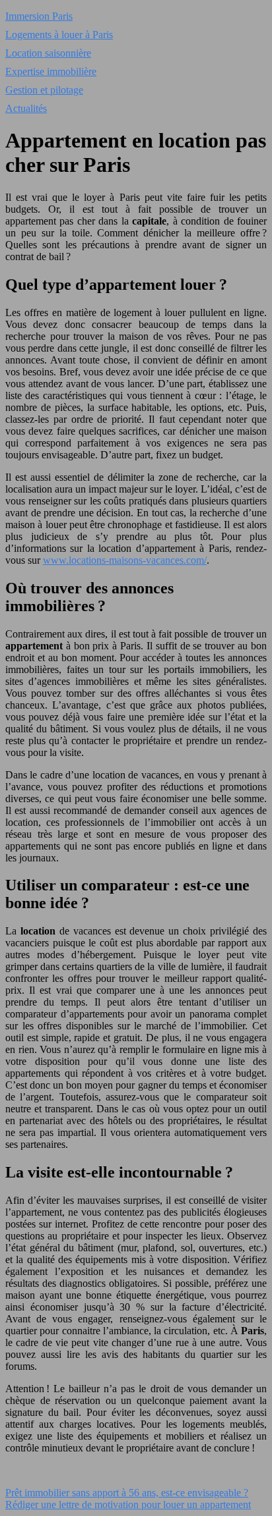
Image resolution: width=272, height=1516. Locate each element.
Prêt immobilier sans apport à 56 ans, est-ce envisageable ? (126, 1492)
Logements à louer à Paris (59, 34)
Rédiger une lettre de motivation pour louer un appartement (128, 1504)
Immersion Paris (39, 16)
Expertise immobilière (50, 71)
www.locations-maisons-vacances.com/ (125, 560)
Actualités (26, 108)
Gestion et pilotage (44, 89)
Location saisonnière (48, 53)
